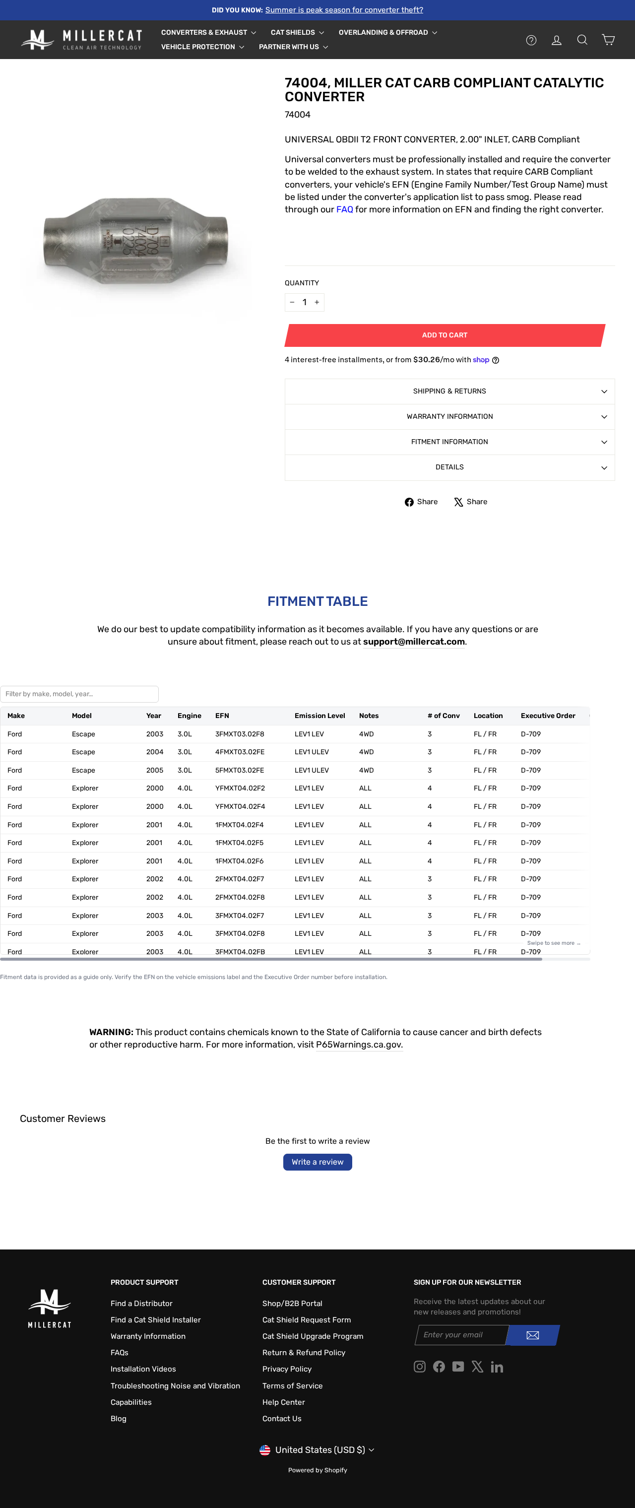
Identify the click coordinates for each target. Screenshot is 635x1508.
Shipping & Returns (449, 391)
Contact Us (282, 1418)
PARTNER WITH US (289, 47)
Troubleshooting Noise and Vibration (175, 1385)
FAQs (119, 1352)
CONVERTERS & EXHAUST (205, 32)
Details (450, 467)
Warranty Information (450, 416)
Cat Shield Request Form (306, 1319)
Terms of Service (292, 1385)
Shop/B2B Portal (292, 1303)
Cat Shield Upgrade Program (313, 1336)
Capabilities (131, 1402)
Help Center (283, 1402)
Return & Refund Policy (303, 1352)
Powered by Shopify (317, 1470)
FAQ (344, 209)
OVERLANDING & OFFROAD (384, 32)
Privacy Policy (287, 1369)
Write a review (318, 1162)
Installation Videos (143, 1369)
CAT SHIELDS (294, 32)
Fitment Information (449, 442)
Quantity (302, 283)
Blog (119, 1418)
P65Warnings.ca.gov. (359, 1044)
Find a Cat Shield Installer (156, 1319)
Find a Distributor (142, 1303)
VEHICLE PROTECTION (199, 47)
